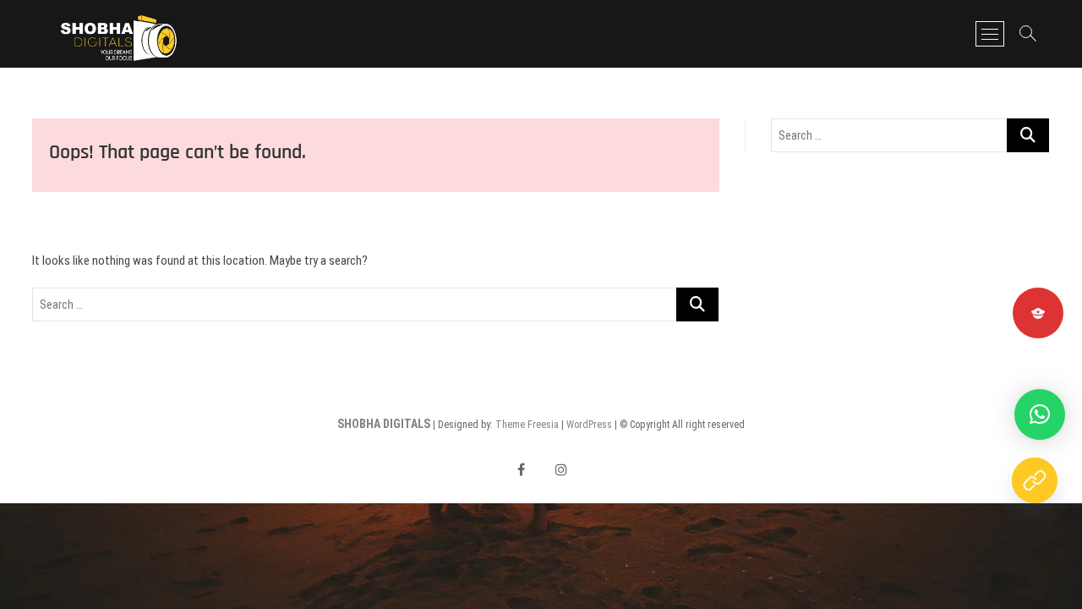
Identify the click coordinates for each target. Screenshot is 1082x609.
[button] (1039, 414)
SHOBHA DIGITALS (383, 424)
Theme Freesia (527, 425)
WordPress (589, 425)
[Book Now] (1034, 480)
